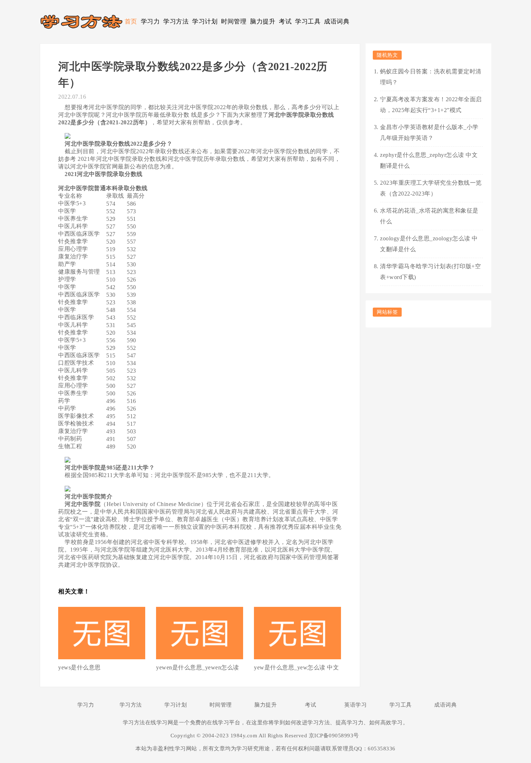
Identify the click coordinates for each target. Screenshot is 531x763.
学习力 (150, 21)
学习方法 (176, 21)
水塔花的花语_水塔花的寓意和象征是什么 (429, 215)
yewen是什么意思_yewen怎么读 (197, 667)
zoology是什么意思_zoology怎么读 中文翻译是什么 (429, 243)
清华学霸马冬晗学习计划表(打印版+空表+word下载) (430, 271)
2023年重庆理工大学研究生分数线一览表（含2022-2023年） (431, 188)
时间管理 (233, 21)
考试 (285, 21)
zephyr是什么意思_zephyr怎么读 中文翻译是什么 (429, 160)
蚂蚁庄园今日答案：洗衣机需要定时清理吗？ (431, 76)
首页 (131, 21)
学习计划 (204, 21)
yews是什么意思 (79, 667)
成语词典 (336, 21)
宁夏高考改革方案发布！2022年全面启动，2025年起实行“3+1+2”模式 (431, 104)
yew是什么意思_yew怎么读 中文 (296, 667)
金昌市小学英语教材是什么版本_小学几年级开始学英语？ (429, 132)
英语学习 (355, 705)
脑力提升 (262, 21)
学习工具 (307, 21)
